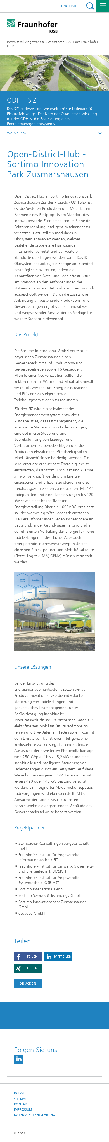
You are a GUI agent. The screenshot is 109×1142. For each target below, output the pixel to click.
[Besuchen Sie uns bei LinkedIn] (18, 1059)
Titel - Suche (90, 6)
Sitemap (20, 1099)
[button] (28, 956)
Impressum (23, 1109)
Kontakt (21, 1104)
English (69, 6)
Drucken (28, 983)
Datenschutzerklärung (34, 1115)
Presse (19, 1093)
